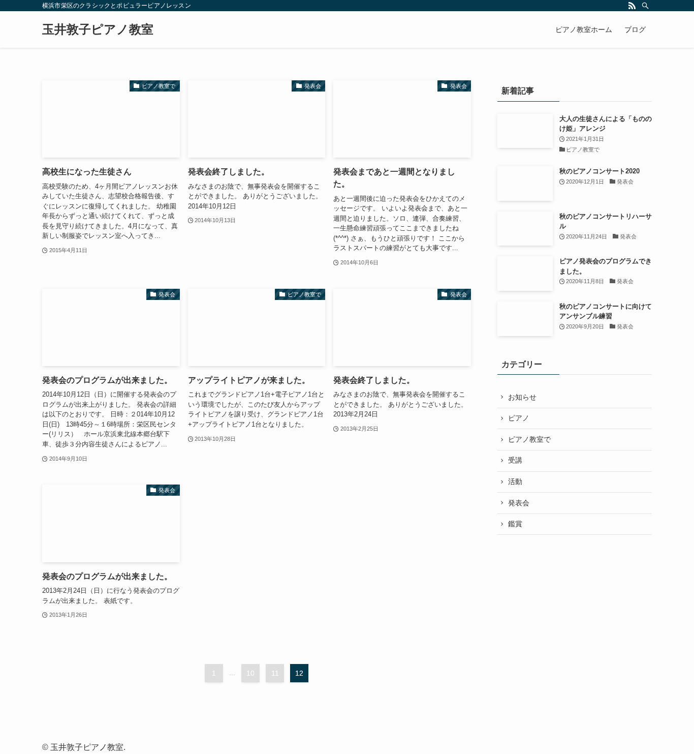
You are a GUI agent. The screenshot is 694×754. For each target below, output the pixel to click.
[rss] (632, 5)
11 (275, 673)
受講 (515, 460)
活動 (515, 481)
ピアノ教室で (529, 439)
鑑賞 (515, 524)
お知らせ (522, 397)
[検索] (645, 5)
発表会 (518, 503)
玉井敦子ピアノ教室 (97, 29)
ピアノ (518, 418)
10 (250, 673)
